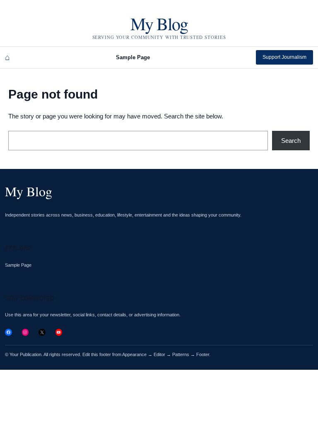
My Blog (159, 23)
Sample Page (133, 57)
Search (291, 140)
